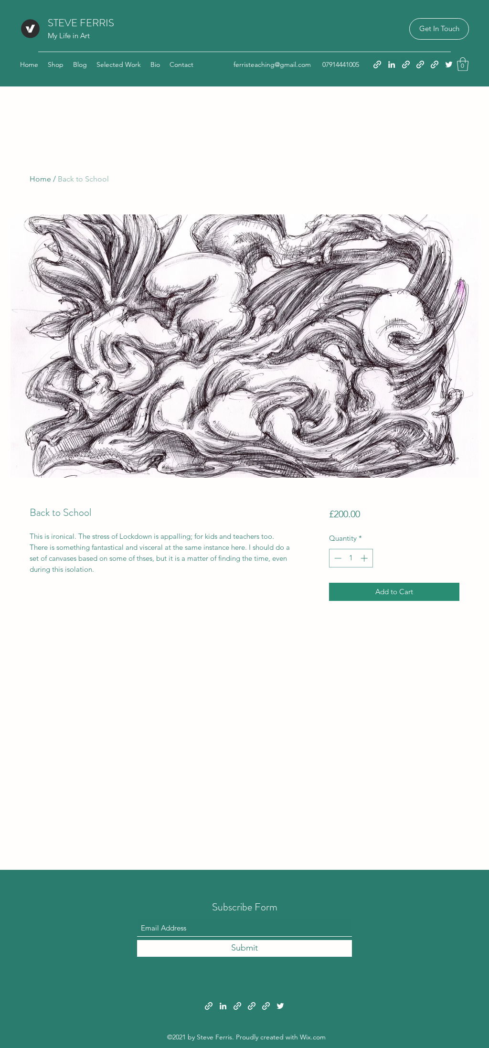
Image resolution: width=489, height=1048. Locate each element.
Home (40, 178)
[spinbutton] (351, 558)
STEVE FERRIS (81, 22)
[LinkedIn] (391, 64)
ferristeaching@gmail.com (272, 64)
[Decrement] (336, 558)
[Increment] (365, 558)
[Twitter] (449, 64)
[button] (439, 29)
